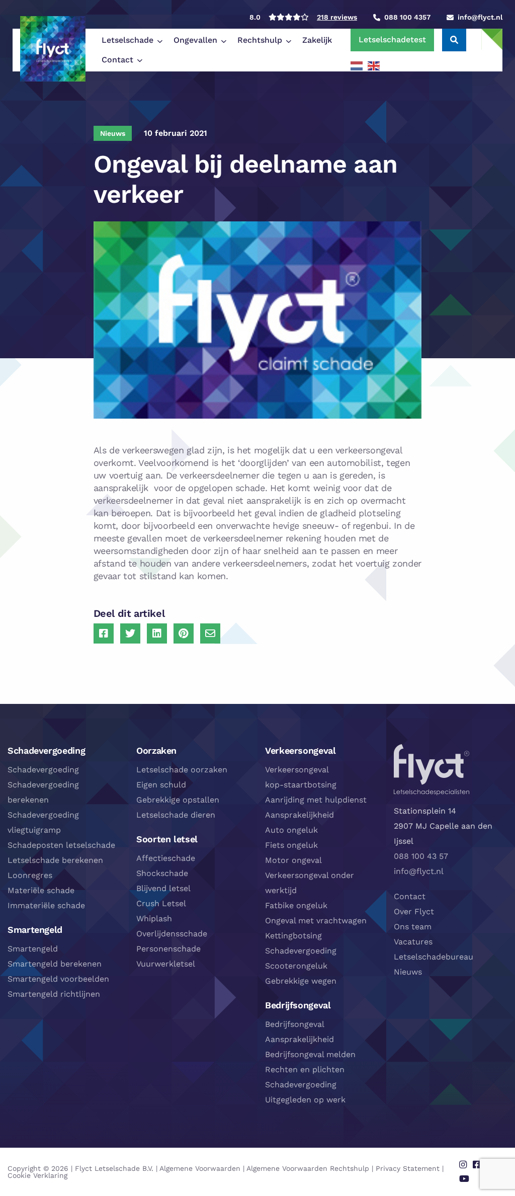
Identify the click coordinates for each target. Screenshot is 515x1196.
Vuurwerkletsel (165, 964)
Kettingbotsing (293, 935)
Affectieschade (165, 858)
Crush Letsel (161, 903)
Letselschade (127, 40)
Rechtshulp (259, 40)
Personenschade (168, 948)
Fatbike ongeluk (296, 905)
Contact (117, 59)
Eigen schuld (161, 784)
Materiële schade (41, 890)
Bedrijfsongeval (294, 1024)
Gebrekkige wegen (300, 981)
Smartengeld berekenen (55, 964)
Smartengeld (33, 948)
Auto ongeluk (291, 830)
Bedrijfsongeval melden (310, 1054)
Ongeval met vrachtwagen (316, 920)
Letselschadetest (392, 39)
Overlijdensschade (171, 933)
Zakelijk (317, 40)
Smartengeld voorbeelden (58, 979)
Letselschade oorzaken (181, 769)
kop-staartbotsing (300, 784)
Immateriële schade (46, 905)
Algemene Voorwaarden (199, 1168)
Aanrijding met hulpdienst (316, 800)
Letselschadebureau (433, 957)
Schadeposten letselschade (61, 845)
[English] (374, 65)
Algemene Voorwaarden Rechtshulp (307, 1168)
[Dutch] (357, 65)
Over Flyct (414, 911)
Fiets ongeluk (291, 845)
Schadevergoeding (43, 769)
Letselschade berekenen (55, 860)
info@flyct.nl (419, 871)
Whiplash (154, 918)
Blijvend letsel (163, 888)
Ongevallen (195, 40)
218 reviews (337, 17)
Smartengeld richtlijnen (54, 994)
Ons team (413, 926)
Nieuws (408, 972)
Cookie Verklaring (37, 1175)
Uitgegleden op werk (305, 1099)
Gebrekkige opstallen (177, 800)
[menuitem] (129, 40)
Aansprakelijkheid (299, 815)
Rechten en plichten (305, 1069)
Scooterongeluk (296, 966)
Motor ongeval (293, 860)
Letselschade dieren (175, 815)
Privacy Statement (408, 1168)
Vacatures (413, 941)
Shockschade (162, 873)
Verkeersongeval (297, 769)
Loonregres (30, 875)
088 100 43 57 (421, 856)
